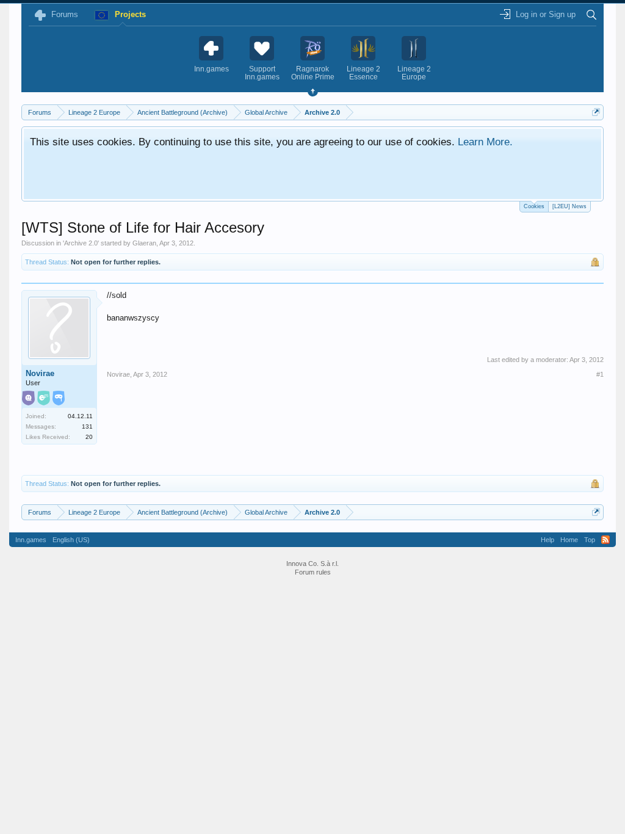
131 (87, 426)
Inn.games (30, 539)
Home (569, 539)
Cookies (534, 206)
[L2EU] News (569, 206)
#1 (600, 374)
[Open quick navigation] (596, 112)
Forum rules (313, 572)
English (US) (71, 539)
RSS (605, 539)
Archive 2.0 (81, 243)
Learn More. (485, 142)
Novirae (40, 373)
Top (589, 539)
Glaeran (144, 243)
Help (547, 539)
